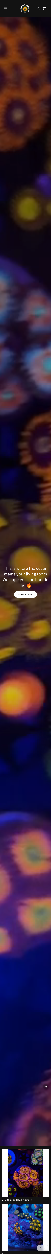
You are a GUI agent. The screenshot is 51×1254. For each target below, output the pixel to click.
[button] (5, 9)
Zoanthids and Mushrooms (15, 1199)
